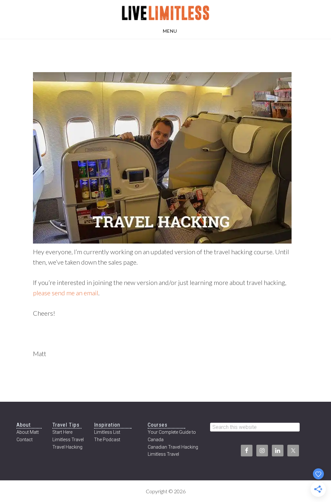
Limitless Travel (68, 439)
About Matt (27, 432)
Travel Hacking (67, 447)
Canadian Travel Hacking (173, 447)
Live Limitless (165, 12)
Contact (24, 439)
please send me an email (65, 293)
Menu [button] (170, 31)
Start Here (62, 432)
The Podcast (107, 439)
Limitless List (107, 432)
